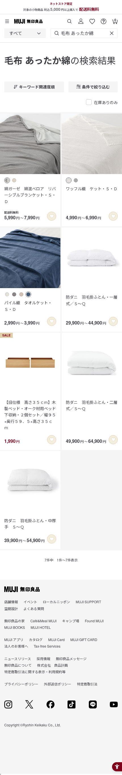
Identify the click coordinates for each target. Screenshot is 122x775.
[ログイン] (81, 19)
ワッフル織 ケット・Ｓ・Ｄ (91, 188)
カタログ (36, 639)
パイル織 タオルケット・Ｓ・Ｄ (28, 306)
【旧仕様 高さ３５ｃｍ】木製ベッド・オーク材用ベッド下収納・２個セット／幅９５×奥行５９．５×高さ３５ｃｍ (30, 415)
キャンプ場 (70, 620)
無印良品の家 (14, 620)
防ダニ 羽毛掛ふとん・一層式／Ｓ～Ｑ (91, 300)
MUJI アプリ (13, 639)
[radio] (7, 180)
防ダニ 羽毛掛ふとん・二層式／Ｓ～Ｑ (91, 405)
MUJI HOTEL (41, 627)
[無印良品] (22, 589)
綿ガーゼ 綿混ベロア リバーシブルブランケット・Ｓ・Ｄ (30, 195)
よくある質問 (34, 608)
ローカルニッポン (56, 601)
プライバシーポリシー (21, 683)
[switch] (51, 216)
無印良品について (17, 665)
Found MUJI (94, 620)
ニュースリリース (17, 658)
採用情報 (43, 658)
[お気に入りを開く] (92, 19)
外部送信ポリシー (57, 683)
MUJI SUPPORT (88, 601)
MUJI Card (56, 639)
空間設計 (11, 608)
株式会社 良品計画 (52, 665)
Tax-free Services (47, 646)
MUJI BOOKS (14, 627)
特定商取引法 (87, 683)
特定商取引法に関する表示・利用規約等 (35, 671)
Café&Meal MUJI (43, 620)
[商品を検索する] (69, 19)
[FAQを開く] (103, 19)
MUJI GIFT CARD (83, 639)
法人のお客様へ (16, 646)
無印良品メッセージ (71, 658)
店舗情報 (11, 601)
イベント (30, 601)
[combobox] (25, 33)
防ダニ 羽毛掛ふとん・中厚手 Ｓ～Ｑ (30, 524)
